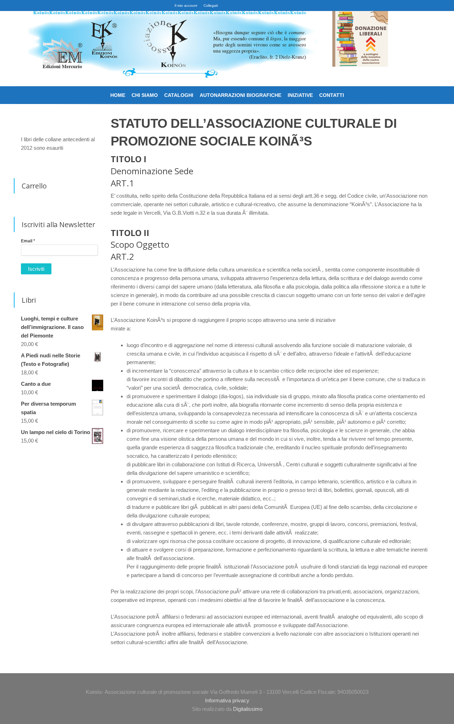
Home (117, 95)
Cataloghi (178, 95)
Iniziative (300, 95)
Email (28, 240)
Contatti (331, 95)
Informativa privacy (227, 700)
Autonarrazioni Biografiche (240, 95)
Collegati (211, 5)
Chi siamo (145, 95)
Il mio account (186, 5)
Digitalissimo (247, 709)
